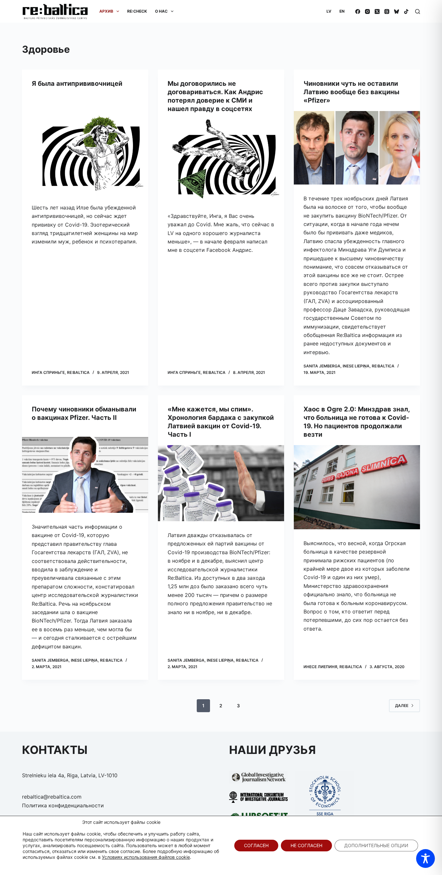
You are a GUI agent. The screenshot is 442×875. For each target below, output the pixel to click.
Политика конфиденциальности (63, 805)
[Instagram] (367, 11)
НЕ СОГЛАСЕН (306, 845)
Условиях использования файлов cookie (146, 857)
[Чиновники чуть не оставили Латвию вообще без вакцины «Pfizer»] (357, 148)
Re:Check (137, 11)
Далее (401, 705)
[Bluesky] (396, 11)
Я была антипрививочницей (77, 83)
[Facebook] (357, 11)
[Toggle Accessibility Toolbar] (425, 858)
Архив (106, 11)
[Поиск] (417, 11)
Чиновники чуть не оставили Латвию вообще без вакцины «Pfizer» (351, 92)
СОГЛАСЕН (256, 845)
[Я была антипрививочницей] (85, 152)
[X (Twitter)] (377, 11)
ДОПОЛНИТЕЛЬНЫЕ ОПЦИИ (376, 845)
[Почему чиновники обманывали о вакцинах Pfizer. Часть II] (85, 475)
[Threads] (386, 11)
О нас (161, 11)
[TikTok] (406, 11)
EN (342, 11)
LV (328, 11)
